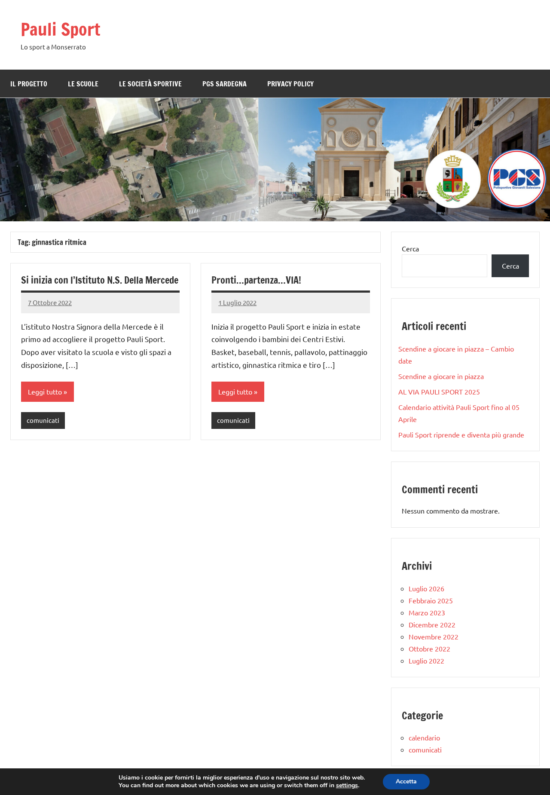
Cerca (410, 248)
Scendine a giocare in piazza (441, 376)
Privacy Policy (290, 84)
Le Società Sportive (150, 84)
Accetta (406, 781)
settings (347, 785)
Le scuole (83, 84)
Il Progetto (28, 84)
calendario (424, 737)
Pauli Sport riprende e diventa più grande (461, 434)
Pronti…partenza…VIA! (256, 280)
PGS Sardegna (224, 84)
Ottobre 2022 (429, 648)
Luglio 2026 (426, 588)
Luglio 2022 (426, 660)
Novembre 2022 (433, 636)
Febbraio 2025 (431, 600)
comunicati (43, 420)
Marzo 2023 (427, 612)
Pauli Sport (60, 29)
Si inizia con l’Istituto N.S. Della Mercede (99, 280)
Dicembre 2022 (432, 624)
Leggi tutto (45, 391)
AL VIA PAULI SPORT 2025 (439, 391)
